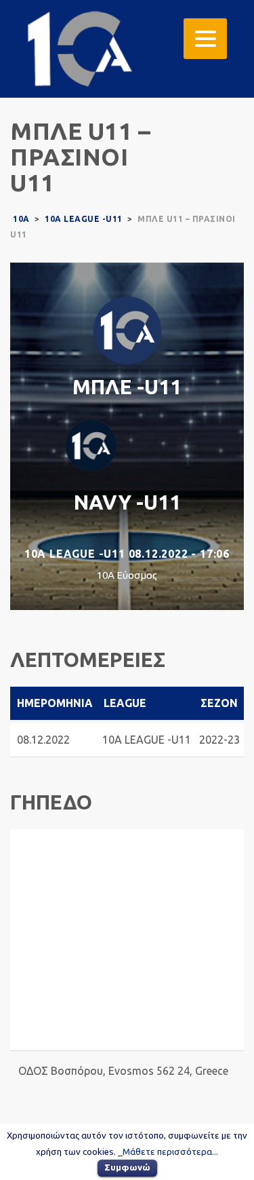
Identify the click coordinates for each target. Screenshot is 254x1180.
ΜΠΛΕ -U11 (127, 386)
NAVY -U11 (127, 502)
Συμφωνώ (127, 1167)
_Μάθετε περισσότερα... (168, 1152)
